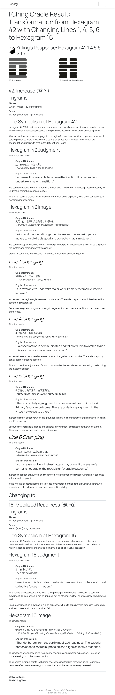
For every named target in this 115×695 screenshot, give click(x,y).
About (42, 690)
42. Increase (15, 80)
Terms (56, 690)
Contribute (71, 690)
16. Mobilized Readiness (71, 80)
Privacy (49, 690)
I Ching (13, 4)
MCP (62, 690)
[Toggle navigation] (102, 4)
